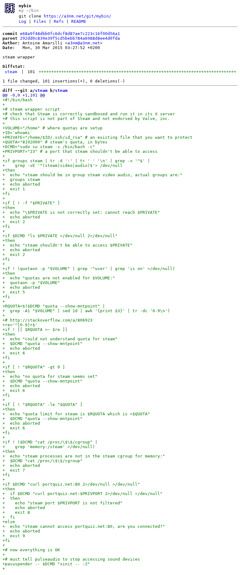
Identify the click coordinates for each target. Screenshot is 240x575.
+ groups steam (21, 179)
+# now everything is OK (31, 550)
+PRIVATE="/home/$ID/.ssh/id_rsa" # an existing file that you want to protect (97, 137)
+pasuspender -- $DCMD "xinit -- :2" (46, 564)
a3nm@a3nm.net (84, 43)
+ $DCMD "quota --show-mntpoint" (42, 343)
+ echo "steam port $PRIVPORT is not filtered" (62, 503)
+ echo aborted (21, 184)
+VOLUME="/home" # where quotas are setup (52, 128)
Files (40, 21)
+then (8, 170)
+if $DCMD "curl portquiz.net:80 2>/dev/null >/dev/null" (71, 484)
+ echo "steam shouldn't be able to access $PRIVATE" (67, 245)
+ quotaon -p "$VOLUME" (31, 282)
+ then (11, 498)
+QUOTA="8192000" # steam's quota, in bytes (55, 142)
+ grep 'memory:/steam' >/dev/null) (48, 446)
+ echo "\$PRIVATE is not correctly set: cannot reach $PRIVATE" (81, 212)
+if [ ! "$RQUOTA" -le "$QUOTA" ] (42, 404)
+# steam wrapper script (31, 109)
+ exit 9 (13, 535)
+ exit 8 (16, 512)
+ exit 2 (13, 221)
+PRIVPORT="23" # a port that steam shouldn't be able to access (80, 151)
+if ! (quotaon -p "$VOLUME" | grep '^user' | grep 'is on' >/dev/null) (88, 268)
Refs (59, 21)
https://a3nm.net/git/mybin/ (77, 16)
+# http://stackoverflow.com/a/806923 (47, 320)
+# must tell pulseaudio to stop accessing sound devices (71, 559)
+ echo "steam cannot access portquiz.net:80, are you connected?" (83, 526)
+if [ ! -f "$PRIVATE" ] (31, 203)
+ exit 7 (13, 470)
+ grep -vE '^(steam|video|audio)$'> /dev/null (62, 165)
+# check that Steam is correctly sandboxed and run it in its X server (88, 114)
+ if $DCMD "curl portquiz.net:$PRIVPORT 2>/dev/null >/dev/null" (82, 493)
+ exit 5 (13, 292)
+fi (6, 193)
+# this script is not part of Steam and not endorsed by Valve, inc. (86, 118)
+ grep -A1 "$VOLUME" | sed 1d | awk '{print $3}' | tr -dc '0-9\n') (86, 310)
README (78, 21)
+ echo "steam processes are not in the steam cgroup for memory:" (83, 456)
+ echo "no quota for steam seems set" (50, 376)
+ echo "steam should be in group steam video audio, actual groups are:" (92, 174)
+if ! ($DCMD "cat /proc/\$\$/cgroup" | (50, 442)
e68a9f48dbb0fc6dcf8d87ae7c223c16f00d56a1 (70, 33)
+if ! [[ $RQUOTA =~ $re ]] (35, 329)
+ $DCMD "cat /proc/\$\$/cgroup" (42, 460)
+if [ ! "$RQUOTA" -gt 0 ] (33, 367)
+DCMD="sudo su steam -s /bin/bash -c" (48, 146)
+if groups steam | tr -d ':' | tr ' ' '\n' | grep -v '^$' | (76, 160)
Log (22, 21)
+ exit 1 (13, 189)
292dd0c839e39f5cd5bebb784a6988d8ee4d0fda (70, 38)
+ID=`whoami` (17, 132)
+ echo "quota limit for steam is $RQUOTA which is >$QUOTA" (76, 414)
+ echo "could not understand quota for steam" (60, 339)
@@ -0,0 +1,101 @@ (23, 95)
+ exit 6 (13, 353)
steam (11, 71)
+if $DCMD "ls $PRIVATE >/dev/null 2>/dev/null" (60, 235)
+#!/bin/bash (17, 100)
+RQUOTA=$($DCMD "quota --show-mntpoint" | (53, 306)
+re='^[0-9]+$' (20, 324)
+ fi (8, 517)
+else (8, 521)
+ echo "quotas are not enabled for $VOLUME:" (58, 278)
